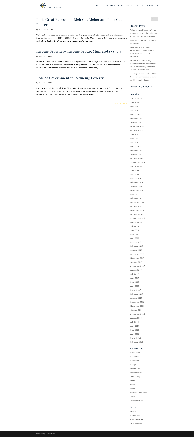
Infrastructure (136, 373)
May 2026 (134, 106)
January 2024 (136, 186)
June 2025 (134, 134)
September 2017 (137, 266)
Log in (133, 411)
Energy (133, 365)
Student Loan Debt (138, 393)
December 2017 (137, 254)
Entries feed (135, 415)
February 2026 (136, 118)
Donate (150, 6)
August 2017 (136, 270)
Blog (120, 6)
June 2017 (134, 278)
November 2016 (137, 306)
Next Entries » (121, 103)
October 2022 (136, 206)
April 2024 (134, 174)
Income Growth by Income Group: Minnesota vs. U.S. (79, 51)
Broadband (135, 353)
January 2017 (136, 298)
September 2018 (137, 218)
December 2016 (137, 302)
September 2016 (137, 314)
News (132, 381)
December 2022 (137, 202)
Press (129, 6)
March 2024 (135, 178)
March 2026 (135, 114)
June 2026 (134, 102)
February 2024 (136, 182)
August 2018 (136, 222)
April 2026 (134, 110)
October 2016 (136, 310)
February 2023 (136, 198)
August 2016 (136, 318)
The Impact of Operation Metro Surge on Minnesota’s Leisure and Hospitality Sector (143, 77)
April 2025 (134, 142)
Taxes (132, 397)
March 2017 (135, 290)
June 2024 (134, 170)
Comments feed (137, 419)
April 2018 (134, 238)
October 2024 (136, 158)
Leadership (110, 6)
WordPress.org (136, 423)
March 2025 (135, 146)
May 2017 (134, 282)
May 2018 (134, 234)
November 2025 (137, 126)
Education (134, 361)
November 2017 (137, 258)
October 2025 (136, 130)
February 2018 (136, 246)
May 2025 (134, 138)
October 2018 (136, 214)
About (98, 6)
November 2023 (137, 190)
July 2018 (134, 226)
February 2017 (136, 294)
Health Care (135, 369)
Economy (134, 357)
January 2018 (136, 250)
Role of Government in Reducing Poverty (70, 78)
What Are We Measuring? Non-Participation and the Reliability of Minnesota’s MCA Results (143, 33)
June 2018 (134, 230)
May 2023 (134, 194)
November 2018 (137, 210)
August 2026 (136, 98)
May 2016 (134, 330)
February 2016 (136, 342)
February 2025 (136, 150)
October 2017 (136, 262)
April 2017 (134, 286)
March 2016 (135, 338)
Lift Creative (51, 433)
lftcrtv (40, 29)
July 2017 (134, 274)
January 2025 (136, 154)
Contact (139, 6)
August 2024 (136, 166)
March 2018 (135, 242)
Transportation (136, 400)
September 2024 (137, 162)
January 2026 (136, 122)
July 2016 (134, 322)
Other (132, 385)
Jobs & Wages (136, 377)
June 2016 (134, 326)
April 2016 (134, 334)
